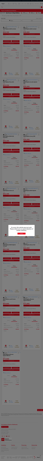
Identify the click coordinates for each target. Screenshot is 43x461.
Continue (21, 233)
